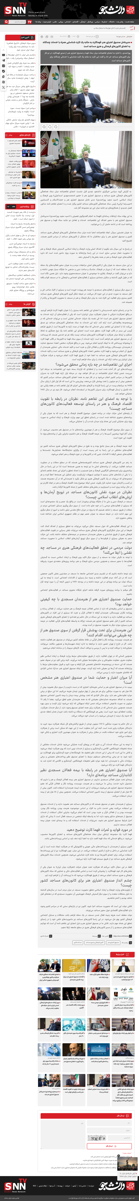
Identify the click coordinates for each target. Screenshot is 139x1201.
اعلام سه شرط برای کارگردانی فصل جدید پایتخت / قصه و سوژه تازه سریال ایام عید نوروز (20, 67)
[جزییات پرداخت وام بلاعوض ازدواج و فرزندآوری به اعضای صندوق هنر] (74, 1049)
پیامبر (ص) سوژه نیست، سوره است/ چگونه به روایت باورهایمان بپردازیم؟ (21, 112)
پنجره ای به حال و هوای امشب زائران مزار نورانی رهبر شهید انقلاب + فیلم (20, 237)
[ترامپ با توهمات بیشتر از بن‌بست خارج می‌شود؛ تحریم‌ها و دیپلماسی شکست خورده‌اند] (28, 195)
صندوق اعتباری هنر (113, 942)
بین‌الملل (90, 21)
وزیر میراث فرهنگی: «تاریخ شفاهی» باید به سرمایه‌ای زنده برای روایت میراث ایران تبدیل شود (20, 47)
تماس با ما (82, 1185)
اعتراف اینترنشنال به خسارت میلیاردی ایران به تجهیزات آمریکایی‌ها (13, 153)
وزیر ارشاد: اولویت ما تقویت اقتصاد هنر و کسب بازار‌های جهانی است (73, 1091)
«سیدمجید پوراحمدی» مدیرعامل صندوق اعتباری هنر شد (49, 1093)
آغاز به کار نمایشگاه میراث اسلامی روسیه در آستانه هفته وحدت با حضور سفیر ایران (21, 255)
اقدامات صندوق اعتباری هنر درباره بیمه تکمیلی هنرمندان (73, 978)
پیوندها (60, 1185)
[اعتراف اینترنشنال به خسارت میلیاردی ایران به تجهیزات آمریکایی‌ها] (28, 153)
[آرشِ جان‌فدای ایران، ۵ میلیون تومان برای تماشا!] (127, 1164)
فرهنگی (83, 21)
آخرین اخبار (25, 37)
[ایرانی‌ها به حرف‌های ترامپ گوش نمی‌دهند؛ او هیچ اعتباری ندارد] (28, 174)
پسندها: (94, 936)
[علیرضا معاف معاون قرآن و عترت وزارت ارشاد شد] (98, 965)
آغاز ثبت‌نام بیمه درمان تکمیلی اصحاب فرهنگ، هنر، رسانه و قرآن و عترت (123, 1008)
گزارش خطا (105, 936)
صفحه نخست (129, 21)
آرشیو (74, 1185)
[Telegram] (3, 60)
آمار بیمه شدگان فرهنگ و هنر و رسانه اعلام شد (49, 1035)
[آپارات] (3, 82)
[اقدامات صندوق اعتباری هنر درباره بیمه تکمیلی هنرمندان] (74, 965)
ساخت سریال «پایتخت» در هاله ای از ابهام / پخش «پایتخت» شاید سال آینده (20, 78)
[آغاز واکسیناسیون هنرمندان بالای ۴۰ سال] (74, 1024)
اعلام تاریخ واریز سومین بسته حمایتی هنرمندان (99, 1004)
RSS (34, 1185)
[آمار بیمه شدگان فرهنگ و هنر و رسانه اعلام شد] (49, 1024)
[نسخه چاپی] (41, 36)
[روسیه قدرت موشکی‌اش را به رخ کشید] (28, 185)
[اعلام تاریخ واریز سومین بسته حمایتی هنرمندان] (98, 993)
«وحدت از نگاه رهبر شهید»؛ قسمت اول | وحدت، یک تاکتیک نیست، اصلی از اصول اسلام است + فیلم (20, 216)
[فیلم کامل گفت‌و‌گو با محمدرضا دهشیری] (28, 143)
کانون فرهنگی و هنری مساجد (94, 942)
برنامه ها (38, 21)
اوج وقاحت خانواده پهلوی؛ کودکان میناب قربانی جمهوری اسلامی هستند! (13, 164)
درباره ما (91, 1185)
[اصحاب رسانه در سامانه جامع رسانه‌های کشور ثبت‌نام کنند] (98, 1049)
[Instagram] (3, 66)
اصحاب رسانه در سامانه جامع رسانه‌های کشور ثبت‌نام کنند (99, 1060)
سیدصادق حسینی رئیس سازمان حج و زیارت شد (98, 1035)
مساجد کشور (78, 942)
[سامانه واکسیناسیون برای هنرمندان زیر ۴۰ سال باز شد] (49, 1049)
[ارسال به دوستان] (51, 36)
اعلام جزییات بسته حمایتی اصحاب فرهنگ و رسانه (98, 1091)
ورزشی (61, 21)
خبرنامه (67, 1185)
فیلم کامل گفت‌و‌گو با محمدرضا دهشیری (14, 142)
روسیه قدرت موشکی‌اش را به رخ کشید (13, 184)
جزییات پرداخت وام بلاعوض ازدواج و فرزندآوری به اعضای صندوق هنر (74, 1060)
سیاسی (97, 21)
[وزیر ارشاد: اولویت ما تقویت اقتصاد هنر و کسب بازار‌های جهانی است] (74, 1080)
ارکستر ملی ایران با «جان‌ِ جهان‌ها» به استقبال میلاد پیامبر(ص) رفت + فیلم (104, 28)
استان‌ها (104, 21)
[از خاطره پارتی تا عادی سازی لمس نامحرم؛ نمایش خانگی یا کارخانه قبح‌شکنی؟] (28, 312)
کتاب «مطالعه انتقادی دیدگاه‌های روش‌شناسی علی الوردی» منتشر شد (20, 277)
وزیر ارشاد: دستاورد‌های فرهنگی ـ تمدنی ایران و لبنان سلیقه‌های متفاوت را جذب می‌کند (49, 1005)
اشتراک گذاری (44, 936)
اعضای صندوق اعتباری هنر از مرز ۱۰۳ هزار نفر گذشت (123, 978)
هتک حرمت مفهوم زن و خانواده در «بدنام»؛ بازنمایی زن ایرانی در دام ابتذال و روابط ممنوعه (13, 323)
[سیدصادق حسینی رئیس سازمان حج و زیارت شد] (98, 1024)
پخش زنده (119, 21)
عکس (55, 21)
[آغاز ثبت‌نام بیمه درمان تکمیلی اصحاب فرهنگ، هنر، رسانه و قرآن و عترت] (123, 993)
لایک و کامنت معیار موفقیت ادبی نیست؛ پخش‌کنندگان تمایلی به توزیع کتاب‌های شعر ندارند (19, 267)
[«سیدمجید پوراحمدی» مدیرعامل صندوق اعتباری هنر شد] (49, 1080)
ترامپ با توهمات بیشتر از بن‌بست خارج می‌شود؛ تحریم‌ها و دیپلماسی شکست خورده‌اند (12, 196)
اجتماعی (68, 21)
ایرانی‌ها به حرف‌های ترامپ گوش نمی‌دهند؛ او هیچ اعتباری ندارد (13, 175)
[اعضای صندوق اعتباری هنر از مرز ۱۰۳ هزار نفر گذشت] (123, 965)
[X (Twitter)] (3, 87)
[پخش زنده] (30, 22)
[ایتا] (3, 76)
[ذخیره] (46, 36)
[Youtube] (3, 55)
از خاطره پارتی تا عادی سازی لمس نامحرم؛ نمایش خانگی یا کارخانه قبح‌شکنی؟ (13, 313)
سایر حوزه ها (120, 36)
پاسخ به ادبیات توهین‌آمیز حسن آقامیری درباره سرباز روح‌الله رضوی (21, 245)
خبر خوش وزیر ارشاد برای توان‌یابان (123, 1033)
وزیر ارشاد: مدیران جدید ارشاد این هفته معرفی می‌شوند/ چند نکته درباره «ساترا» (123, 1064)
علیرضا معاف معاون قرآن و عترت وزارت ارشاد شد (99, 976)
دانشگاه (112, 21)
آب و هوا (52, 1185)
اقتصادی (75, 21)
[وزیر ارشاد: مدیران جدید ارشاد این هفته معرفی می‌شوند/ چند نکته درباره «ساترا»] (123, 1049)
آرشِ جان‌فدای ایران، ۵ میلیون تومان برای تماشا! (128, 1175)
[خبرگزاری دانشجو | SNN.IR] (117, 10)
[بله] (3, 71)
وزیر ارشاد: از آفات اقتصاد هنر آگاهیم (75, 1006)
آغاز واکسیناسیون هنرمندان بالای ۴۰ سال (74, 1035)
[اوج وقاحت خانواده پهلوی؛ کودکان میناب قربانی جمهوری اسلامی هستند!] (28, 164)
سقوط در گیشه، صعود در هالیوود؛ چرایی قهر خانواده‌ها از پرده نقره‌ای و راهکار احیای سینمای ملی (12, 345)
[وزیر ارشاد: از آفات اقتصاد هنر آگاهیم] (74, 993)
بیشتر (8, 135)
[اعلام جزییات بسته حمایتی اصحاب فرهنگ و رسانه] (98, 1080)
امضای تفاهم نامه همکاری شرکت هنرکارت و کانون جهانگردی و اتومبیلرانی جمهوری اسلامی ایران (49, 977)
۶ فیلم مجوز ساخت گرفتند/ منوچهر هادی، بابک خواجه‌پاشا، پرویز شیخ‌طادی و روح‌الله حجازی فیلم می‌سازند (20, 289)
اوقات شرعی (43, 1185)
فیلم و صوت (47, 21)
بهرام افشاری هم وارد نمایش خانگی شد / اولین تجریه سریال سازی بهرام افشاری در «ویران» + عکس (20, 123)
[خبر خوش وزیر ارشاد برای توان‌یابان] (123, 1024)
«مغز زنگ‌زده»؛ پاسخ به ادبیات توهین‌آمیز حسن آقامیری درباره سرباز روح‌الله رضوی (20, 227)
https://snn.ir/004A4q (121, 936)
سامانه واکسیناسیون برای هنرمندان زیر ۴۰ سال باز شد (50, 1062)
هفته (13, 206)
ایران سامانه (7, 1198)
